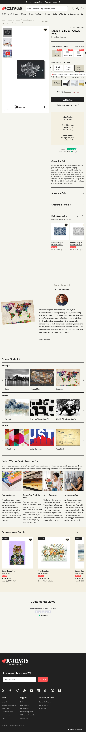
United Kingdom (27, 20)
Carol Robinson (43, 573)
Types (31, 14)
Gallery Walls (58, 14)
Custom (73, 14)
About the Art (58, 161)
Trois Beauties (43, 571)
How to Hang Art (25, 705)
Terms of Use (6, 715)
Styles (23, 14)
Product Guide (79, 47)
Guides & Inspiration (26, 712)
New (78, 14)
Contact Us (24, 718)
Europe (18, 20)
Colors (66, 14)
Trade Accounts (44, 705)
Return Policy (24, 708)
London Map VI (57, 242)
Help (21, 702)
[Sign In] (77, 9)
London (12, 23)
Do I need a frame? (78, 77)
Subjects (14, 14)
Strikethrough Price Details (29, 715)
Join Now (43, 679)
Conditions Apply (68, 140)
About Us (4, 702)
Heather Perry (6, 573)
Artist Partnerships (7, 712)
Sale (82, 14)
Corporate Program (45, 702)
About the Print (59, 193)
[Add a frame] (20, 106)
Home (3, 20)
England (4, 23)
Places (10, 20)
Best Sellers (6, 14)
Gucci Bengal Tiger (9, 571)
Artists (39, 14)
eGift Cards (42, 708)
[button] (56, 53)
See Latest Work (46, 339)
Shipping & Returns (61, 204)
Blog (3, 718)
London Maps (21, 23)
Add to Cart (67, 100)
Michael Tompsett (57, 244)
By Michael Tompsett (58, 37)
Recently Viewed (76, 729)
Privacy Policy (6, 708)
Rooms (47, 14)
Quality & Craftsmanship (9, 705)
